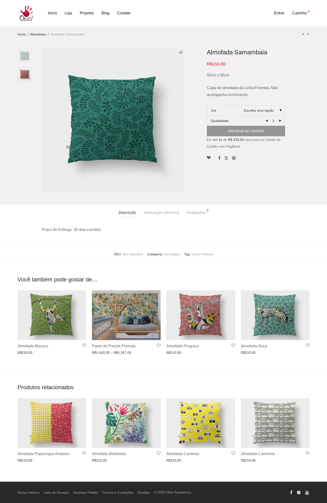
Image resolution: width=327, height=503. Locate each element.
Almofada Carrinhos (258, 454)
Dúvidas (144, 492)
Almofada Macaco (32, 346)
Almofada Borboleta (109, 454)
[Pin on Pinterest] (234, 158)
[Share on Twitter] (226, 158)
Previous (44, 119)
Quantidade (220, 121)
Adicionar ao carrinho (246, 131)
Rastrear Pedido (85, 492)
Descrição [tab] (127, 213)
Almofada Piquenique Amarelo (43, 454)
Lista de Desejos (56, 492)
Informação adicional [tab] (161, 213)
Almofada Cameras (182, 454)
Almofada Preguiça (182, 346)
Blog (105, 13)
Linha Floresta (202, 254)
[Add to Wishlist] (210, 158)
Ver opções (24, 352)
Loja (68, 13)
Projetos (87, 13)
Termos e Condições (117, 492)
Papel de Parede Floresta (113, 346)
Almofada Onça (254, 346)
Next (181, 119)
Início (52, 13)
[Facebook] (291, 492)
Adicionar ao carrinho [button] (32, 460)
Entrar (279, 13)
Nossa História (28, 492)
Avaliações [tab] (198, 212)
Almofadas (38, 34)
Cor (213, 110)
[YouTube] (307, 492)
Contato (123, 13)
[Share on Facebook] (219, 158)
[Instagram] (299, 492)
